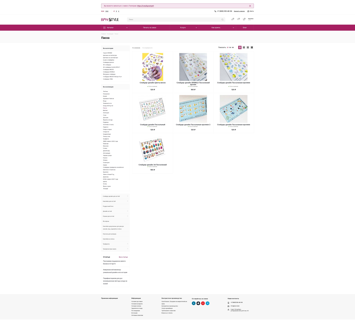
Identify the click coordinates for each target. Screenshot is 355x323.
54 (230, 47)
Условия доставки (136, 301)
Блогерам (134, 313)
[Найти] (222, 19)
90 (233, 47)
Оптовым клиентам (137, 315)
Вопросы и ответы (167, 313)
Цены (163, 303)
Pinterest (203, 303)
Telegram (207, 303)
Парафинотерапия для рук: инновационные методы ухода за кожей (115, 281)
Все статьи (123, 257)
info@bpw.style (235, 306)
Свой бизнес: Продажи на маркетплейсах (174, 301)
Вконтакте (194, 303)
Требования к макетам (168, 310)
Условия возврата (136, 303)
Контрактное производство (172, 298)
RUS (102, 11)
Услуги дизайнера (167, 308)
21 (227, 47)
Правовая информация (109, 298)
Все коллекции (108, 87)
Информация (136, 298)
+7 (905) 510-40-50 (224, 11)
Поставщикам (135, 310)
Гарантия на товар (136, 308)
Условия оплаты (136, 306)
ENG (106, 11)
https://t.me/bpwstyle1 (145, 6)
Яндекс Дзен (198, 303)
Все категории (108, 48)
